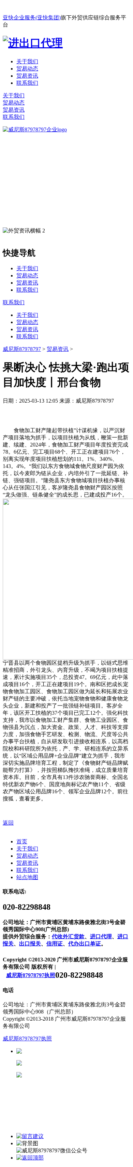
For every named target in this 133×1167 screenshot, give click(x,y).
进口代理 (101, 936)
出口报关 (30, 943)
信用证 (54, 943)
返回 (8, 823)
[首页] (35, 129)
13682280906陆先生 (75, 1075)
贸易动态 (27, 68)
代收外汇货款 (68, 936)
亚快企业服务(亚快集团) (32, 17)
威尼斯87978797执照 (30, 975)
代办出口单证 (84, 943)
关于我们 (27, 61)
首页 (21, 841)
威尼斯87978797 (22, 349)
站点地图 (27, 877)
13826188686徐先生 (75, 1051)
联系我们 (27, 83)
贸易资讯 (27, 76)
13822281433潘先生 (75, 1063)
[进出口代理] (33, 43)
